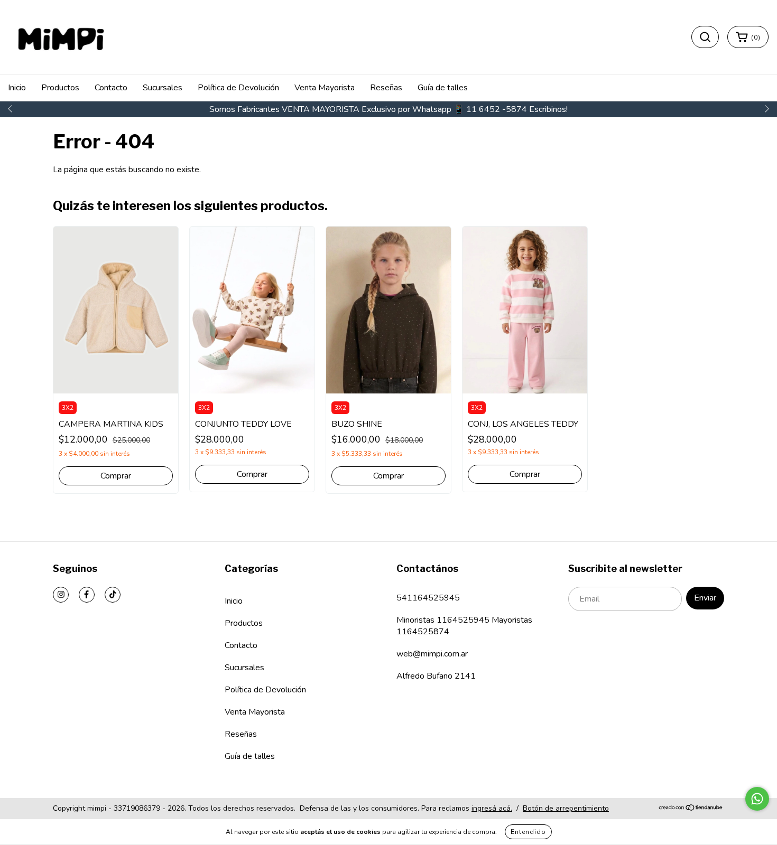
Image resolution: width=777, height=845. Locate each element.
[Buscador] (705, 37)
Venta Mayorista (324, 87)
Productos (60, 87)
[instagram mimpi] (61, 595)
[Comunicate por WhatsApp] (757, 799)
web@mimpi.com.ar (432, 654)
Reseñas (386, 87)
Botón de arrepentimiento (566, 808)
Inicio (17, 87)
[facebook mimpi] (87, 595)
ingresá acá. (491, 808)
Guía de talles (443, 87)
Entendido (528, 832)
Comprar (115, 476)
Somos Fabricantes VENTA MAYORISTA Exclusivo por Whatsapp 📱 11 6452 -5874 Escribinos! (388, 109)
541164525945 (428, 598)
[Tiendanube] (691, 808)
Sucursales (162, 87)
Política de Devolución (238, 87)
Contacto (111, 87)
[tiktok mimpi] (113, 595)
